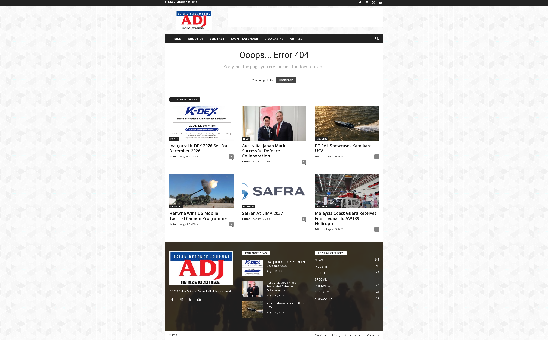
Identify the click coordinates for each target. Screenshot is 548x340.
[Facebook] (360, 3)
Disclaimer (321, 335)
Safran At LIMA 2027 (262, 213)
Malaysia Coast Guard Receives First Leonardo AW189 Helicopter (345, 218)
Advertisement (353, 335)
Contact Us (373, 335)
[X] (373, 3)
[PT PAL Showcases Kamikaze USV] (347, 123)
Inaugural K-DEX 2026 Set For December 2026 (198, 148)
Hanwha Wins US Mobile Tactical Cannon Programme (198, 216)
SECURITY (322, 292)
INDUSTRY (321, 138)
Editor (173, 156)
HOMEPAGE (286, 80)
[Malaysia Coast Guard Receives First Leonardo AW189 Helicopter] (347, 191)
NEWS (246, 138)
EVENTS (174, 138)
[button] (377, 38)
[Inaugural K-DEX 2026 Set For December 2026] (201, 123)
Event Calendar (244, 39)
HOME (177, 39)
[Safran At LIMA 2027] (274, 191)
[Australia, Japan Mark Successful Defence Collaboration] (274, 123)
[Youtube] (380, 3)
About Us (195, 39)
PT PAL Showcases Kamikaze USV (343, 148)
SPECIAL (321, 279)
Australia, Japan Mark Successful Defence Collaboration (263, 151)
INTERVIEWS (323, 286)
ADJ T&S (296, 39)
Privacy (336, 335)
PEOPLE (320, 273)
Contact (217, 39)
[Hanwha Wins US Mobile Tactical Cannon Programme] (201, 191)
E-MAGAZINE (273, 39)
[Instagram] (366, 3)
